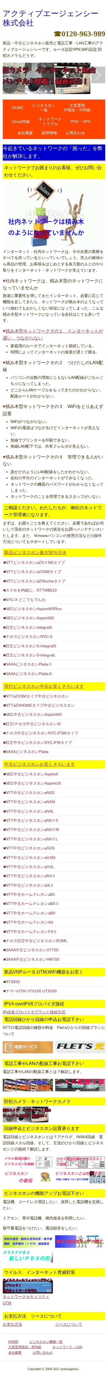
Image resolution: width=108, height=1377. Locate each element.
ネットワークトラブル (50, 121)
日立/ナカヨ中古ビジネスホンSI (33, 724)
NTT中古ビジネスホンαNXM (30, 802)
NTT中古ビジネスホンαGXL (30, 866)
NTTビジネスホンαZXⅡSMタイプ (35, 562)
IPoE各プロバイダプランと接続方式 (34, 1012)
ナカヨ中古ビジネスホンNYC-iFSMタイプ (42, 733)
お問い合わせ (43, 1353)
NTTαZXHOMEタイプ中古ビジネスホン (40, 705)
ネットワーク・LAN (67, 1347)
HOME (18, 107)
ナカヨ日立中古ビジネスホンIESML (37, 941)
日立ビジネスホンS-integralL (31, 655)
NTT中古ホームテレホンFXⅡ (31, 931)
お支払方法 (12, 1324)
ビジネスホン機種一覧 (46, 1342)
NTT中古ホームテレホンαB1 (30, 894)
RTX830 (13, 982)
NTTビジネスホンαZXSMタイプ (33, 571)
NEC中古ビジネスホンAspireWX (34, 714)
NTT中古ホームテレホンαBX (30, 913)
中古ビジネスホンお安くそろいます (39, 764)
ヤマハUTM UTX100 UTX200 (31, 991)
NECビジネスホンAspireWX (30, 618)
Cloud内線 (21, 121)
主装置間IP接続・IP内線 (77, 107)
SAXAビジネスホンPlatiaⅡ (29, 664)
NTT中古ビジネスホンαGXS (30, 848)
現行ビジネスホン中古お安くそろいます (44, 686)
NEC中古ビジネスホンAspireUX (33, 783)
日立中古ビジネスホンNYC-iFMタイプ (39, 742)
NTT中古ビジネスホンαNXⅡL (32, 839)
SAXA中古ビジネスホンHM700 (32, 959)
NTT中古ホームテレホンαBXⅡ (32, 903)
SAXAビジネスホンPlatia (27, 751)
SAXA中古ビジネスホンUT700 (32, 950)
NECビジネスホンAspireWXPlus (33, 609)
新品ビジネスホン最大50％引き (35, 552)
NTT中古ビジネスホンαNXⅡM (32, 829)
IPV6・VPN (80, 121)
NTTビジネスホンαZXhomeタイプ (35, 581)
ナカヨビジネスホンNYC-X (29, 636)
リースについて (68, 1324)
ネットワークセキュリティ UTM (26, 1299)
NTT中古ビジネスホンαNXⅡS (32, 820)
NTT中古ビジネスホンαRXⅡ (31, 876)
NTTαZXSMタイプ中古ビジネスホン (37, 696)
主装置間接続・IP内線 (24, 1347)
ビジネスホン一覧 (43, 107)
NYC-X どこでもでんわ (26, 599)
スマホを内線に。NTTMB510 (31, 590)
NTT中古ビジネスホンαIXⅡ (30, 885)
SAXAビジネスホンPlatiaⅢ (29, 673)
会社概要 (25, 133)
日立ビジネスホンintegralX (29, 627)
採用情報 (49, 133)
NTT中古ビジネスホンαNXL (30, 811)
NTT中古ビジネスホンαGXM (30, 857)
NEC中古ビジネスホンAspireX (32, 774)
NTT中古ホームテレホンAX (29, 922)
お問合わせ (75, 133)
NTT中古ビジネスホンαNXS (30, 792)
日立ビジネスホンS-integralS (31, 646)
